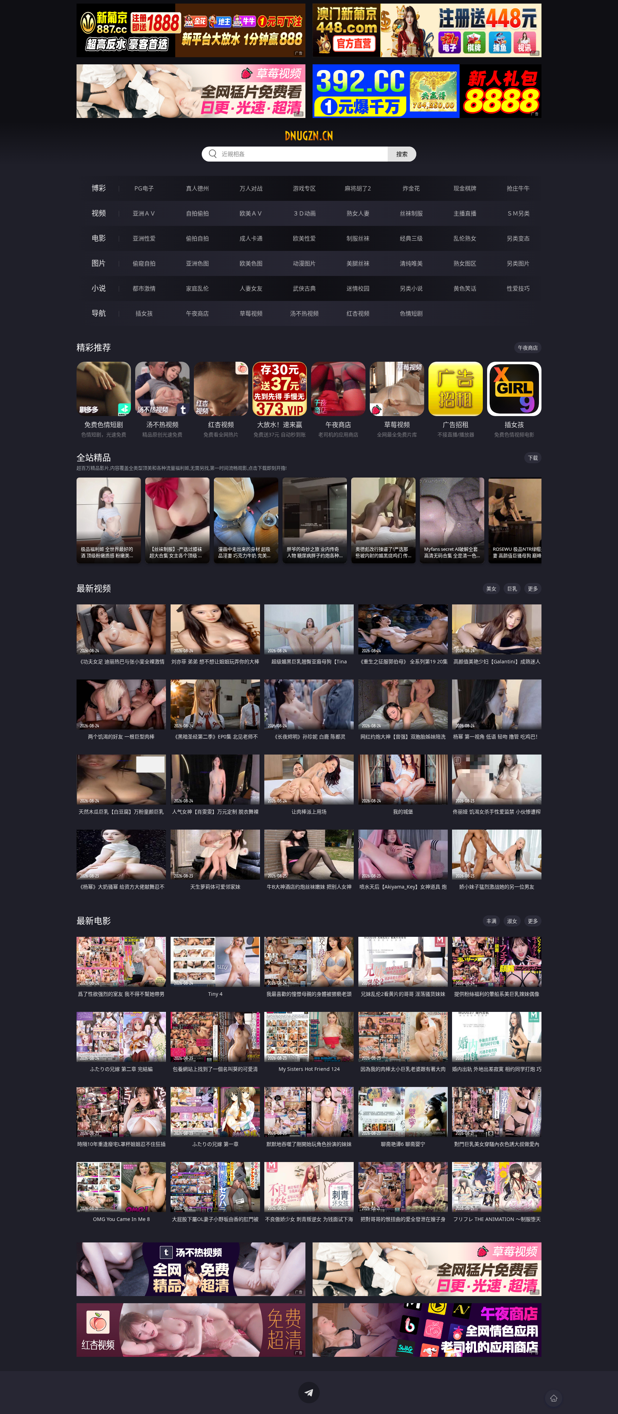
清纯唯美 (411, 263)
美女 (491, 588)
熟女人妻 (358, 213)
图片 (99, 263)
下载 (533, 457)
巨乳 (512, 588)
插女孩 (144, 313)
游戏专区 (304, 188)
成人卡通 (251, 238)
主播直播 (464, 213)
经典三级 (411, 238)
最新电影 (94, 920)
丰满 (491, 921)
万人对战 (251, 188)
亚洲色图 (197, 263)
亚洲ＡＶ (144, 213)
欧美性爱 (304, 238)
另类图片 (518, 263)
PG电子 (144, 188)
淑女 (512, 921)
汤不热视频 (304, 313)
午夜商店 (197, 313)
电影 (99, 238)
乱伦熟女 (464, 238)
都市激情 (144, 288)
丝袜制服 (411, 213)
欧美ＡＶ (251, 213)
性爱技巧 (518, 288)
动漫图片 (304, 263)
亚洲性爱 (144, 238)
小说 (99, 288)
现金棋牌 (464, 188)
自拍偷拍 (197, 213)
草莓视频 (251, 313)
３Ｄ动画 (304, 213)
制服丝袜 (358, 238)
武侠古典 (304, 288)
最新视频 (94, 588)
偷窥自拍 (144, 263)
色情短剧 (411, 313)
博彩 (99, 188)
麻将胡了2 (358, 188)
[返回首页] (553, 1398)
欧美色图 (251, 263)
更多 (533, 588)
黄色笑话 (464, 288)
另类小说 (411, 288)
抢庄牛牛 (518, 188)
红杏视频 (358, 313)
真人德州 (197, 188)
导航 (99, 313)
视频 (99, 213)
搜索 (402, 154)
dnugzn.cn (309, 136)
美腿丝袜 (358, 263)
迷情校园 (358, 288)
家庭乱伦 (197, 288)
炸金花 (411, 188)
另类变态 (518, 238)
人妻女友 (251, 288)
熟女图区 (464, 263)
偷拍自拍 (197, 238)
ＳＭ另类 (518, 213)
